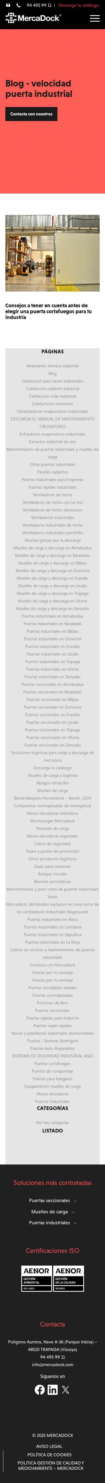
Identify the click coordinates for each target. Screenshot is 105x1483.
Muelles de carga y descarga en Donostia (53, 570)
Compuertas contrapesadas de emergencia (52, 805)
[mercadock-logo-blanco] (33, 17)
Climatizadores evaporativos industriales (52, 411)
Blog (52, 373)
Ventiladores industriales (52, 517)
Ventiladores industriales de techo (52, 525)
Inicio (52, 896)
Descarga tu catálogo (78, 5)
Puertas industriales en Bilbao (52, 631)
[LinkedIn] (53, 1393)
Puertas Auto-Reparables (52, 1048)
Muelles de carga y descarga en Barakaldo (52, 555)
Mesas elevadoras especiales (52, 836)
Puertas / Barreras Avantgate (52, 1040)
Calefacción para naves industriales (52, 381)
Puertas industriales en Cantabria (52, 927)
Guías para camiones (52, 866)
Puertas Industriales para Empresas (52, 479)
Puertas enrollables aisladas (53, 987)
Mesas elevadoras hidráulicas (52, 813)
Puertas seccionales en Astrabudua (52, 684)
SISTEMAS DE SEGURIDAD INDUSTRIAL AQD (52, 1056)
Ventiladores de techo (52, 494)
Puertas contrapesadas (52, 995)
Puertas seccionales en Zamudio (52, 745)
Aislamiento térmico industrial (52, 365)
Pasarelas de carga (52, 828)
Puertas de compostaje (52, 1071)
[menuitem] (8, 5)
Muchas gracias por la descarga (53, 540)
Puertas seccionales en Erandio (52, 714)
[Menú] (92, 18)
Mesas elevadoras (53, 1093)
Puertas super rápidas (52, 1025)
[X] (65, 1393)
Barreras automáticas (52, 881)
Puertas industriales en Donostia (52, 638)
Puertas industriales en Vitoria (52, 669)
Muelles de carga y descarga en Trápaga (52, 593)
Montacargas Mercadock (52, 820)
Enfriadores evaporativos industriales (53, 434)
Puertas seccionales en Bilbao (53, 699)
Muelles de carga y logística (52, 775)
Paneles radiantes (52, 472)
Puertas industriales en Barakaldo (53, 623)
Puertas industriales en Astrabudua (52, 616)
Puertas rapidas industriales (53, 487)
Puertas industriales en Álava (52, 919)
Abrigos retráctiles (52, 783)
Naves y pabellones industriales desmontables (52, 1033)
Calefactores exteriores (52, 403)
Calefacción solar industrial (52, 396)
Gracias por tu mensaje (52, 972)
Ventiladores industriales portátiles (52, 532)
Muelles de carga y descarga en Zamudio (52, 608)
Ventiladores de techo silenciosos (52, 510)
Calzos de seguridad (52, 843)
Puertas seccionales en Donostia (52, 707)
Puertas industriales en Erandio (52, 646)
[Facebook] (40, 1393)
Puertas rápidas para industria (52, 1018)
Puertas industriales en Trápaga (52, 661)
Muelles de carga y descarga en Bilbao (52, 563)
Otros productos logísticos (53, 858)
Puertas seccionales (52, 1010)
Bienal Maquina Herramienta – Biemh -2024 (52, 798)
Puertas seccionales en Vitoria (52, 737)
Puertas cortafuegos (52, 1063)
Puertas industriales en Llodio (53, 654)
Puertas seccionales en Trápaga (52, 729)
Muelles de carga (52, 790)
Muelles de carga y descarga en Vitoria (52, 601)
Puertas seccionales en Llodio (52, 722)
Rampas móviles (52, 874)
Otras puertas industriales (52, 464)
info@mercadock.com (52, 1364)
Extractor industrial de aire (52, 441)
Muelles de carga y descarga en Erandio (52, 578)
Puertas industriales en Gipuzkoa (52, 934)
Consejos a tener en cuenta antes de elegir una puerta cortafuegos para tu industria (48, 311)
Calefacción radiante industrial (52, 388)
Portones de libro (52, 1002)
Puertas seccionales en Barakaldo (52, 692)
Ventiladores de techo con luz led (53, 502)
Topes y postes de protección (52, 851)
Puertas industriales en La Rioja (52, 942)
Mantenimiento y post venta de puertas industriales (52, 889)
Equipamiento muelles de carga (52, 1086)
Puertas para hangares (52, 1078)
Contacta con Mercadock (52, 965)
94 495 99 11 (39, 5)
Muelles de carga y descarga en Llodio (52, 585)
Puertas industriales (49, 1222)
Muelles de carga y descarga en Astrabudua (52, 547)
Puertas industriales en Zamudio (52, 676)
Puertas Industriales (52, 1101)
